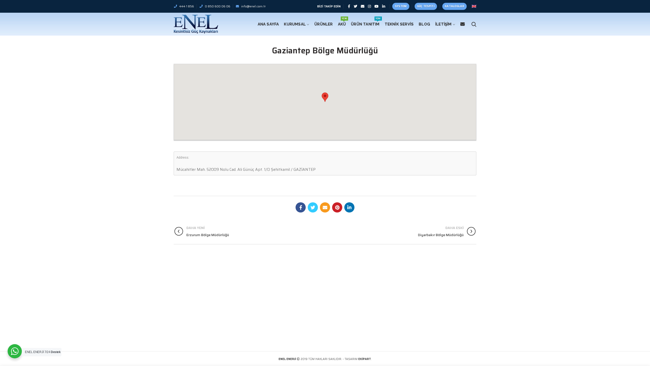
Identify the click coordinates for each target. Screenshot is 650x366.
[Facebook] (349, 6)
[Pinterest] (337, 207)
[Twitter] (355, 6)
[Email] (362, 6)
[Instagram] (369, 6)
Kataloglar (454, 6)
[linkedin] (383, 6)
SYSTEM (401, 6)
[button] (325, 97)
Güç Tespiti (425, 6)
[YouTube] (376, 6)
